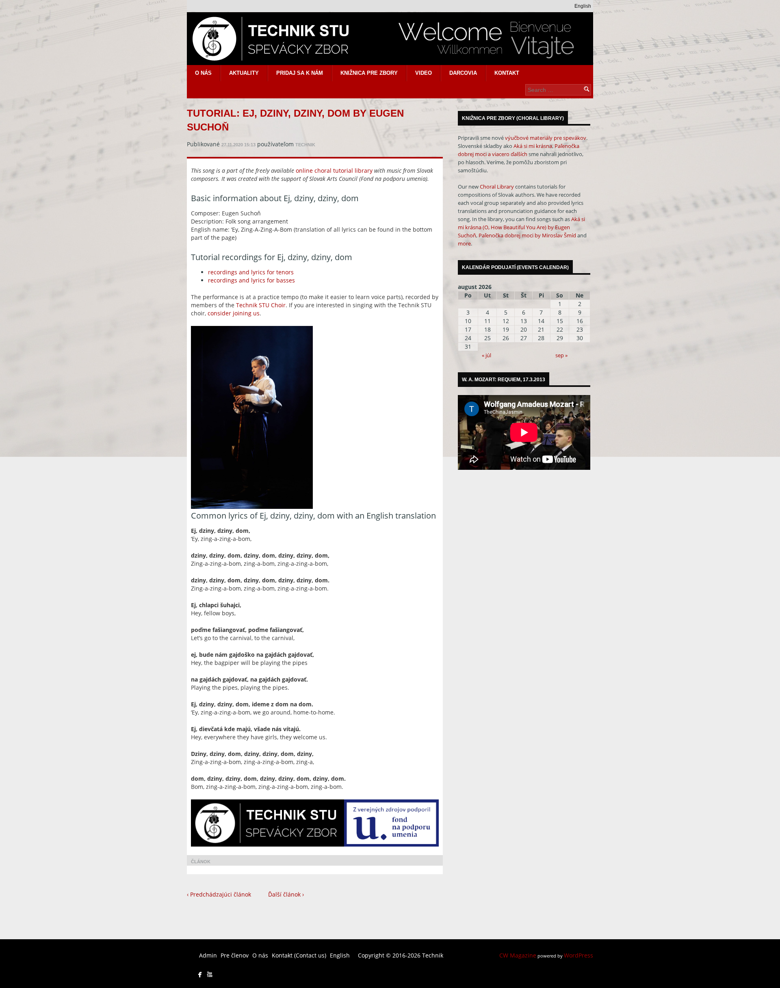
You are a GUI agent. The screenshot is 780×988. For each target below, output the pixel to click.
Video (423, 73)
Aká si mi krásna (533, 146)
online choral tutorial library (334, 170)
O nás (203, 73)
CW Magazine (517, 955)
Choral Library (497, 186)
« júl (486, 355)
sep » (561, 355)
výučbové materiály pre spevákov (545, 137)
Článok (200, 861)
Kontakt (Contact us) (299, 955)
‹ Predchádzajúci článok (219, 894)
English (582, 6)
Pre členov (235, 955)
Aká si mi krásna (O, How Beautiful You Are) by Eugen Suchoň (521, 227)
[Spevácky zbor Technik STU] (390, 38)
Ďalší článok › (286, 894)
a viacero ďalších (507, 154)
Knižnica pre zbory (369, 73)
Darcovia (463, 73)
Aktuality (244, 73)
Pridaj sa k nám (299, 73)
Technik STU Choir (261, 305)
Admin (208, 955)
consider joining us (234, 313)
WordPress (578, 955)
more (464, 243)
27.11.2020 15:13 (238, 144)
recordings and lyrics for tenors (251, 272)
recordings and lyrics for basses (251, 280)
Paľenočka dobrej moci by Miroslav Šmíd (527, 235)
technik (305, 144)
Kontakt (506, 73)
